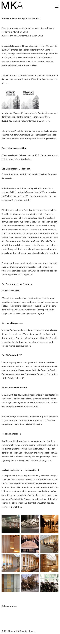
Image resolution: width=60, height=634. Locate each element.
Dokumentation (9, 606)
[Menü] (55, 5)
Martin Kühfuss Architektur (12, 5)
